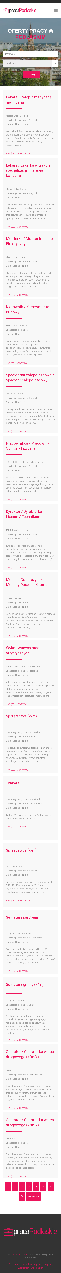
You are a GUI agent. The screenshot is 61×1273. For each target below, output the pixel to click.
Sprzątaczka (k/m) (21, 716)
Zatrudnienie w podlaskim (31, 1268)
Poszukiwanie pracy (32, 1264)
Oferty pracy (13, 1264)
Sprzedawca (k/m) (21, 850)
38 (22, 1196)
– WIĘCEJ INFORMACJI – (18, 153)
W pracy (49, 1264)
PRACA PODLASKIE (20, 1254)
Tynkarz (12, 783)
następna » (33, 1196)
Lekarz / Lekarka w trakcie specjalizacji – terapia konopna (28, 170)
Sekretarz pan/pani (22, 917)
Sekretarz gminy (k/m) (25, 984)
